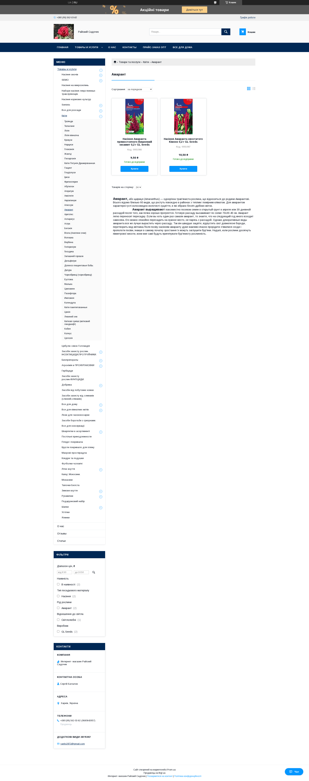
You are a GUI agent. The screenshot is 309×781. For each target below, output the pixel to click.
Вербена (68, 242)
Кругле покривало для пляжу (78, 447)
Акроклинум (70, 200)
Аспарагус (69, 219)
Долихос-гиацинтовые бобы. (79, 265)
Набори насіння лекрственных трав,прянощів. (78, 92)
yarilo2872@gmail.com (72, 743)
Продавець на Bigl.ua (154, 773)
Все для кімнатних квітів (75, 409)
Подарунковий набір (73, 501)
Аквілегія (68, 196)
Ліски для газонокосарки (75, 415)
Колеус (68, 333)
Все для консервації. (73, 425)
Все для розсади (71, 110)
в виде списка (253, 89)
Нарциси (68, 144)
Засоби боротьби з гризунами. (79, 420)
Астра (67, 223)
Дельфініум (70, 261)
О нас (112, 47)
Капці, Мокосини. (71, 474)
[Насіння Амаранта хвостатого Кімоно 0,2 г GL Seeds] (183, 116)
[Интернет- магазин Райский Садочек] (64, 38)
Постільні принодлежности (77, 436)
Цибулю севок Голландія (76, 346)
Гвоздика (69, 251)
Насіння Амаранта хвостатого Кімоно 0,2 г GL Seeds (183, 140)
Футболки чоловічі (72, 463)
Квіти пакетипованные (75, 307)
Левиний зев (70, 316)
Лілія (66, 130)
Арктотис (68, 214)
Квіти (146, 62)
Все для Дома (182, 47)
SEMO (65, 79)
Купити (134, 169)
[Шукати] (225, 31)
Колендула (70, 302)
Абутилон (69, 186)
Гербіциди (67, 370)
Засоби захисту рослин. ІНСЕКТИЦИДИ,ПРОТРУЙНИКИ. (79, 353)
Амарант (68, 209)
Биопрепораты (70, 359)
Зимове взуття (70, 490)
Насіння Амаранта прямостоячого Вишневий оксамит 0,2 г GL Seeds (134, 141)
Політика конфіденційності (187, 776)
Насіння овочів (70, 74)
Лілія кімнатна (71, 135)
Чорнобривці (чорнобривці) (78, 275)
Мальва (68, 284)
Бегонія (68, 228)
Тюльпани (69, 126)
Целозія (68, 338)
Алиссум (68, 205)
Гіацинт (68, 168)
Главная (62, 47)
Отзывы (62, 533)
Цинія (67, 312)
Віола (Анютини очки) (75, 233)
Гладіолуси (70, 172)
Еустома (68, 279)
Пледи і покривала (72, 442)
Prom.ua (171, 769)
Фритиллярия (71, 182)
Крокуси (68, 140)
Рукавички (67, 496)
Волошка (68, 237)
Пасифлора (70, 293)
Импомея (69, 298)
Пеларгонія (70, 158)
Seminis (66, 104)
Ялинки (66, 517)
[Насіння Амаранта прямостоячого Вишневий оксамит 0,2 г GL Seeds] (134, 116)
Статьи (61, 540)
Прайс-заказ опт (154, 47)
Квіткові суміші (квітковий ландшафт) (77, 322)
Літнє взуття (68, 469)
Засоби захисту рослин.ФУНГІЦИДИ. (73, 378)
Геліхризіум (70, 247)
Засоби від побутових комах (78, 390)
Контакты (129, 47)
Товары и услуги (86, 47)
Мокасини (67, 479)
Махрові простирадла (74, 452)
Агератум (69, 191)
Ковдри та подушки (73, 458)
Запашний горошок (73, 256)
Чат (297, 771)
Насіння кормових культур (76, 99)
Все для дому (69, 404)
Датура (68, 270)
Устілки (66, 512)
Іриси (67, 177)
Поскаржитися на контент (160, 776)
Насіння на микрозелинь (75, 85)
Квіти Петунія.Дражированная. (79, 163)
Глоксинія (69, 149)
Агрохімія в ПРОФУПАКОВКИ (78, 365)
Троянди (68, 121)
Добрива (67, 384)
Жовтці (68, 154)
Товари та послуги (129, 62)
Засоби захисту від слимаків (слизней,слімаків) (78, 397)
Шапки (65, 506)
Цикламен (69, 289)
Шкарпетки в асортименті (76, 431)
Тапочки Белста (70, 485)
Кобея (67, 329)
